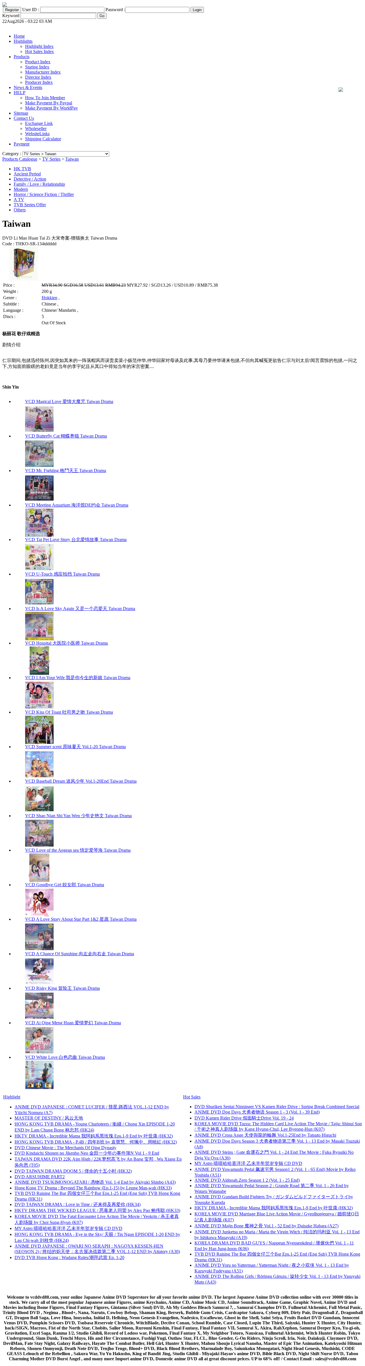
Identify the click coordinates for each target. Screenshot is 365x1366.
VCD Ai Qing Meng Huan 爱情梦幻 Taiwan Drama (73, 1022)
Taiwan (72, 159)
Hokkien (49, 297)
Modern (21, 189)
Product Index (37, 61)
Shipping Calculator (43, 138)
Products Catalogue (19, 159)
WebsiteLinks (37, 133)
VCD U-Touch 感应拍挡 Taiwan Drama (62, 574)
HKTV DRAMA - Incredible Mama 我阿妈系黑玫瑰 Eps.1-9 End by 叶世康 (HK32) (94, 1136)
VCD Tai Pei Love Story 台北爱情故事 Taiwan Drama (76, 539)
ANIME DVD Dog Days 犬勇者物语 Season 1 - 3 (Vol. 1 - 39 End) (257, 1112)
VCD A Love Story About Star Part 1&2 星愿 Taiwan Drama (81, 919)
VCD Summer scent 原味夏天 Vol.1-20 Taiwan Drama (75, 746)
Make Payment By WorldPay (51, 108)
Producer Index (39, 82)
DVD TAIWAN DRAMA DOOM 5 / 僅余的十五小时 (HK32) (73, 1171)
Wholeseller (35, 128)
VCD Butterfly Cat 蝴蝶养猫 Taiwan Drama (66, 436)
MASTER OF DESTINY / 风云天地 (49, 1118)
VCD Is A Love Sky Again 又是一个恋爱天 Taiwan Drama (80, 608)
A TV (19, 199)
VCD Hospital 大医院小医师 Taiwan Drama (66, 643)
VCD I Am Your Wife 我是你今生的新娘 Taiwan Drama (77, 677)
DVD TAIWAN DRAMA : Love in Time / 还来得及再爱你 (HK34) (78, 1204)
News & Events (28, 87)
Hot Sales (191, 1096)
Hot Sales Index (39, 51)
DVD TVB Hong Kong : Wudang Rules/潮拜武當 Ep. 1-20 (69, 1257)
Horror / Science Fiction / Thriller (44, 194)
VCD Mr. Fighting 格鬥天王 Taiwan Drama (65, 470)
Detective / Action (30, 179)
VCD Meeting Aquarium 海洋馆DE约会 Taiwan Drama (76, 505)
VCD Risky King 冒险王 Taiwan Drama (62, 988)
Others (20, 209)
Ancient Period (27, 173)
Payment (21, 143)
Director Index (38, 77)
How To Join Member (45, 97)
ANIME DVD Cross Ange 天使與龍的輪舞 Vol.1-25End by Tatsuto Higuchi (265, 1135)
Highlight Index (39, 46)
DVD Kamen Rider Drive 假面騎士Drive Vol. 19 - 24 (244, 1118)
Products (21, 56)
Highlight (11, 1096)
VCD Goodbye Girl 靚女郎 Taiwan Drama (64, 884)
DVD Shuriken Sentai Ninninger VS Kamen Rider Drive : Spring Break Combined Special (276, 1106)
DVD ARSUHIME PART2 (40, 1176)
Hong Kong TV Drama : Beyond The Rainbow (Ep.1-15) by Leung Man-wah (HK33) (93, 1187)
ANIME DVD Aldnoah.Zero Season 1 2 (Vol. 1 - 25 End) (247, 1180)
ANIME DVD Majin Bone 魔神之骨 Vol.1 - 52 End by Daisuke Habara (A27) (266, 1225)
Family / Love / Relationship (39, 184)
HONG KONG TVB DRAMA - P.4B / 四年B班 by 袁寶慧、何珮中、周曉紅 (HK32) (96, 1142)
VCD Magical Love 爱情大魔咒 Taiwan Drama (69, 401)
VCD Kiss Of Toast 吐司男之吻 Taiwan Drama (69, 712)
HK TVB (22, 168)
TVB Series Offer (30, 204)
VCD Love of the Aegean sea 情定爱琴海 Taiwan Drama (78, 850)
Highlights (23, 41)
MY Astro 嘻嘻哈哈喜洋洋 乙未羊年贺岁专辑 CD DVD (68, 1228)
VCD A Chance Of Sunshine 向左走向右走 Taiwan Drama (79, 953)
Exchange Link (39, 123)
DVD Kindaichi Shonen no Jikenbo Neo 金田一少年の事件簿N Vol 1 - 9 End (87, 1153)
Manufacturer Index (43, 72)
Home (19, 36)
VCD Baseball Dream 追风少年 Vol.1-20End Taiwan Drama (81, 781)
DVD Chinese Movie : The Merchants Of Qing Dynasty (65, 1147)
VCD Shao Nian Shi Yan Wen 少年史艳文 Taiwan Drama (78, 815)
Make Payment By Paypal (48, 102)
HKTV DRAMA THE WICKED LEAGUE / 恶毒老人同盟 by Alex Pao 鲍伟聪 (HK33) (97, 1210)
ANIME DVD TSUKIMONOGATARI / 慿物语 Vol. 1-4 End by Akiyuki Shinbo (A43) (95, 1182)
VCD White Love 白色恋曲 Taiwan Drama (65, 1057)
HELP (19, 92)
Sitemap (21, 113)
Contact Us (24, 118)
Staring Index (37, 66)
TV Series (51, 159)
